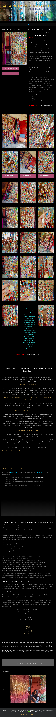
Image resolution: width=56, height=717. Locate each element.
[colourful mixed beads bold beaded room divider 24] (10, 257)
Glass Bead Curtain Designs (9, 646)
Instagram (28, 626)
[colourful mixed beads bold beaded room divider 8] (28, 151)
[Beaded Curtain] (41, 114)
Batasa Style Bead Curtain (6, 641)
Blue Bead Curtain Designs (17, 642)
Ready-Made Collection (37, 477)
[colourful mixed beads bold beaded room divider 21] (10, 305)
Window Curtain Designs (6, 653)
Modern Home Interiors (31, 649)
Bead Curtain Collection (16, 641)
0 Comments (14, 653)
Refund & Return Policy (23, 711)
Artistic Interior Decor (48, 639)
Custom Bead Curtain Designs (47, 643)
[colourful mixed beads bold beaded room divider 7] (14, 114)
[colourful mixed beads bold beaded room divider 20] (46, 207)
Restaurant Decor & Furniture (20, 650)
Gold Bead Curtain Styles (28, 646)
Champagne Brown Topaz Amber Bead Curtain (40, 642)
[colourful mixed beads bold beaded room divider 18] (46, 280)
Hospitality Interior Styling (45, 646)
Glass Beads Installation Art (19, 646)
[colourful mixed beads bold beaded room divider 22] (28, 207)
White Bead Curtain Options (34, 651)
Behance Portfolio (28, 632)
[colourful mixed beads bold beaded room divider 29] (46, 305)
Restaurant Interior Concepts (30, 650)
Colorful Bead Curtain (14, 643)
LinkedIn (28, 627)
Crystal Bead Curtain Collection (35, 643)
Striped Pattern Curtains (24, 651)
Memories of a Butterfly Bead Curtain (9, 639)
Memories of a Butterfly (35, 51)
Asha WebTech (46, 710)
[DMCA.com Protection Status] (31, 711)
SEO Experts (35, 710)
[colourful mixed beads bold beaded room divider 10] (14, 32)
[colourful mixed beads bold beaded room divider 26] (46, 232)
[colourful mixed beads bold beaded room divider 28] (46, 182)
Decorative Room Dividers (27, 645)
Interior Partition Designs (25, 647)
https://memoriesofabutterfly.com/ (28, 616)
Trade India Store (28, 633)
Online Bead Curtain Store (29, 639)
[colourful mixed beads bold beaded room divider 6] (28, 280)
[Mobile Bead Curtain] (28, 2)
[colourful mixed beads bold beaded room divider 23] (10, 207)
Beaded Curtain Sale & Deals (46, 641)
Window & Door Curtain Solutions (45, 651)
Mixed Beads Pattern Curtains (21, 649)
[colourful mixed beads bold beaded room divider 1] (10, 232)
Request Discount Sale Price (46, 105)
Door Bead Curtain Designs (36, 645)
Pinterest (28, 629)
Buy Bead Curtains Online (27, 642)
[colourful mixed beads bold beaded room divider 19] (10, 280)
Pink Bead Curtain (50, 649)
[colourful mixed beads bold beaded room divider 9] (10, 151)
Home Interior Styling (36, 646)
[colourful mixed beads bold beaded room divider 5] (46, 257)
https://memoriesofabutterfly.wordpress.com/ (28, 618)
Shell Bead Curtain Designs (48, 650)
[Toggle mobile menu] (29, 24)
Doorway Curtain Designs (46, 645)
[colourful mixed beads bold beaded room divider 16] (28, 232)
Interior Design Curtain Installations (14, 647)
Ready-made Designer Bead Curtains (8, 650)
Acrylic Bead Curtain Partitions (39, 639)
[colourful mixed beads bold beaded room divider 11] (10, 182)
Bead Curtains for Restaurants (36, 641)
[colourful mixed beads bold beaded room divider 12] (28, 182)
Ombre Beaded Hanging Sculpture (41, 649)
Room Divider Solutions (40, 650)
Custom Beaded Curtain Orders (7, 645)
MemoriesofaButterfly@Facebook (28, 620)
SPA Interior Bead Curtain (15, 651)
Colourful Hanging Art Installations (24, 643)
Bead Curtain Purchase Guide (25, 641)
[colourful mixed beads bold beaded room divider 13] (46, 151)
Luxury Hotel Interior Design (11, 649)
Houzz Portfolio (28, 630)
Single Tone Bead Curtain (6, 651)
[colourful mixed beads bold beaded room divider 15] (28, 257)
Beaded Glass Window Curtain (7, 642)
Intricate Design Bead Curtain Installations (37, 647)
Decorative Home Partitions (18, 645)
